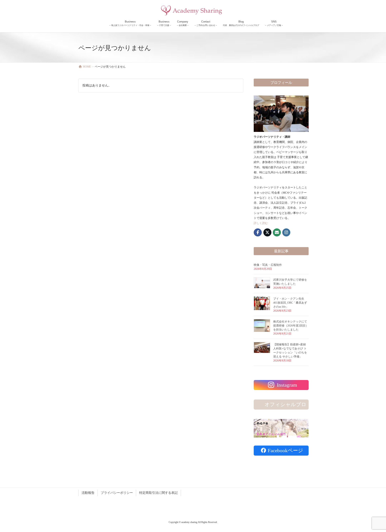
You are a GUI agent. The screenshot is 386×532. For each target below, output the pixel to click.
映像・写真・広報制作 (268, 264)
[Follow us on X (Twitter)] (267, 232)
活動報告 (88, 492)
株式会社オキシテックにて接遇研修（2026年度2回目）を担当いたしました (290, 325)
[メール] (277, 232)
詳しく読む (261, 223)
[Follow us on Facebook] (258, 232)
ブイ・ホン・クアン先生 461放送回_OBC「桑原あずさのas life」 (290, 302)
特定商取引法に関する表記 (158, 492)
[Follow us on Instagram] (286, 232)
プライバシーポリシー (117, 492)
